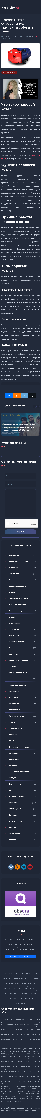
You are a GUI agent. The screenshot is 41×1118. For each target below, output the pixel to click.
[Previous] (34, 406)
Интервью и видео (17, 611)
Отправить (20, 532)
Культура (24, 36)
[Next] (38, 406)
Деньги (12, 741)
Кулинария (13, 654)
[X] (32, 395)
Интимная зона (15, 580)
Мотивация (13, 567)
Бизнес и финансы (16, 716)
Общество (31, 36)
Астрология (14, 703)
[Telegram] (24, 395)
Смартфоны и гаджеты (18, 598)
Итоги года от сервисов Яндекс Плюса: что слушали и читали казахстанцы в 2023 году (20, 427)
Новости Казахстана (17, 586)
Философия (14, 691)
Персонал (13, 734)
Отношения (13, 617)
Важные (12, 592)
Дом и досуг (14, 635)
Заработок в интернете (19, 772)
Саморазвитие (15, 623)
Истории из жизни (16, 796)
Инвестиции (14, 759)
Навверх (21, 1003)
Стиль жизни (14, 629)
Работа (12, 722)
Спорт (11, 648)
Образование (14, 833)
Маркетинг (13, 765)
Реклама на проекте (17, 685)
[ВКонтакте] (9, 395)
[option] (20, 424)
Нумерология (14, 710)
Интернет (13, 815)
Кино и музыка (15, 809)
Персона (12, 827)
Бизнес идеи (14, 753)
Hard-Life (10, 7)
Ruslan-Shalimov (11, 36)
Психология (14, 555)
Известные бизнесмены (19, 747)
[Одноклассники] (16, 395)
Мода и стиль (14, 679)
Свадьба (12, 666)
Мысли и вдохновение (18, 561)
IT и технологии (15, 821)
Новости (12, 840)
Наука (11, 790)
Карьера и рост (15, 728)
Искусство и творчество (19, 784)
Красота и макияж (16, 642)
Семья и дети (14, 574)
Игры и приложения (17, 605)
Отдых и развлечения (18, 673)
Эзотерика (13, 697)
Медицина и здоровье (18, 660)
